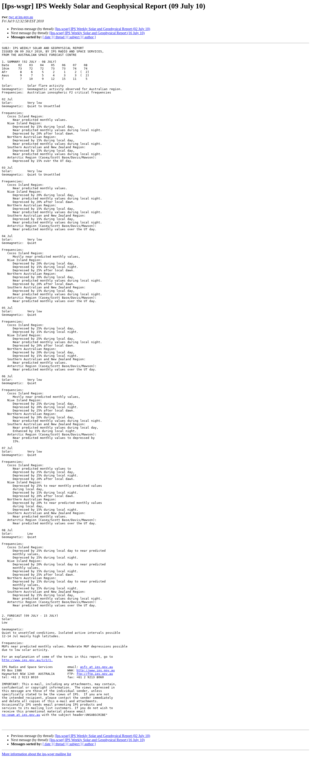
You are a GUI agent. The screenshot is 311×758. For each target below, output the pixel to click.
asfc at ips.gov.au (96, 667)
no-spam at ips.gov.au (21, 715)
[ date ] (48, 37)
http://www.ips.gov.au (95, 670)
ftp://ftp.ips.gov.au (94, 673)
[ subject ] (74, 37)
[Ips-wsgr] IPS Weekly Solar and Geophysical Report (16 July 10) (97, 33)
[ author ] (89, 37)
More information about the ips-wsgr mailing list (36, 754)
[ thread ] (60, 37)
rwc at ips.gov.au (21, 17)
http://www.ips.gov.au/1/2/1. (27, 660)
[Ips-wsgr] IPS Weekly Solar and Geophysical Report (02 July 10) (102, 29)
